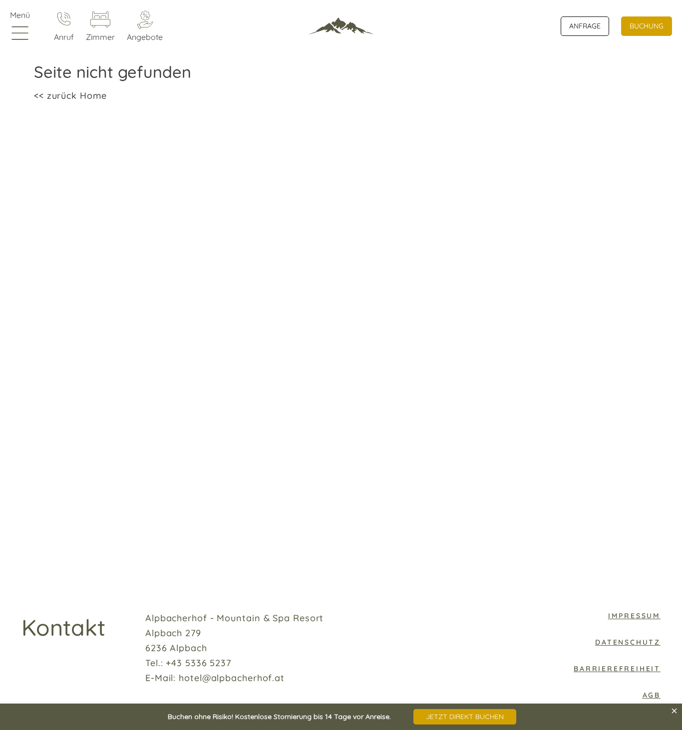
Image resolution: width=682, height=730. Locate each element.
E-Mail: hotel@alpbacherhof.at (215, 678)
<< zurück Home (70, 95)
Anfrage (585, 25)
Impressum (634, 615)
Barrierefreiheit (617, 668)
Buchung (647, 25)
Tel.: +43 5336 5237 (188, 663)
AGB (652, 695)
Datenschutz (628, 642)
